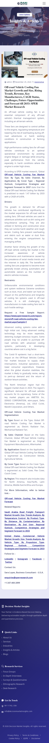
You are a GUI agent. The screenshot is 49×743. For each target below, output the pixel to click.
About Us (7, 637)
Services (6, 641)
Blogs (5, 654)
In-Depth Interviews (11, 675)
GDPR (25, 738)
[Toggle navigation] (44, 3)
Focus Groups (8, 671)
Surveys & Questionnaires (14, 679)
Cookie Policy (14, 738)
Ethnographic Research (13, 684)
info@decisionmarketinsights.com (18, 711)
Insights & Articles (11, 650)
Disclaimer (35, 738)
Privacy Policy (13, 735)
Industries (7, 645)
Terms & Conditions (30, 735)
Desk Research (9, 688)
